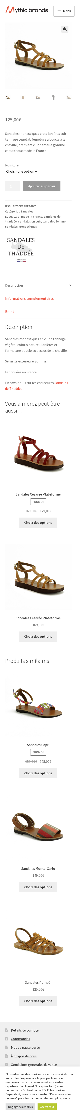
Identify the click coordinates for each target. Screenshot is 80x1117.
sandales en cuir (29, 221)
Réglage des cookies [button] (20, 1107)
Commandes (20, 1038)
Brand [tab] (9, 311)
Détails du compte (25, 1030)
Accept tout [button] (47, 1107)
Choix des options (38, 522)
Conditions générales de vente (34, 1064)
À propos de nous (24, 1056)
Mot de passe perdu (25, 1047)
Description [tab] (14, 285)
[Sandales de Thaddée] (21, 249)
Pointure (12, 165)
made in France (31, 216)
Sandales (26, 211)
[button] (64, 29)
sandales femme (54, 221)
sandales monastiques (21, 227)
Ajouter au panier (41, 186)
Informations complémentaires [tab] (29, 298)
